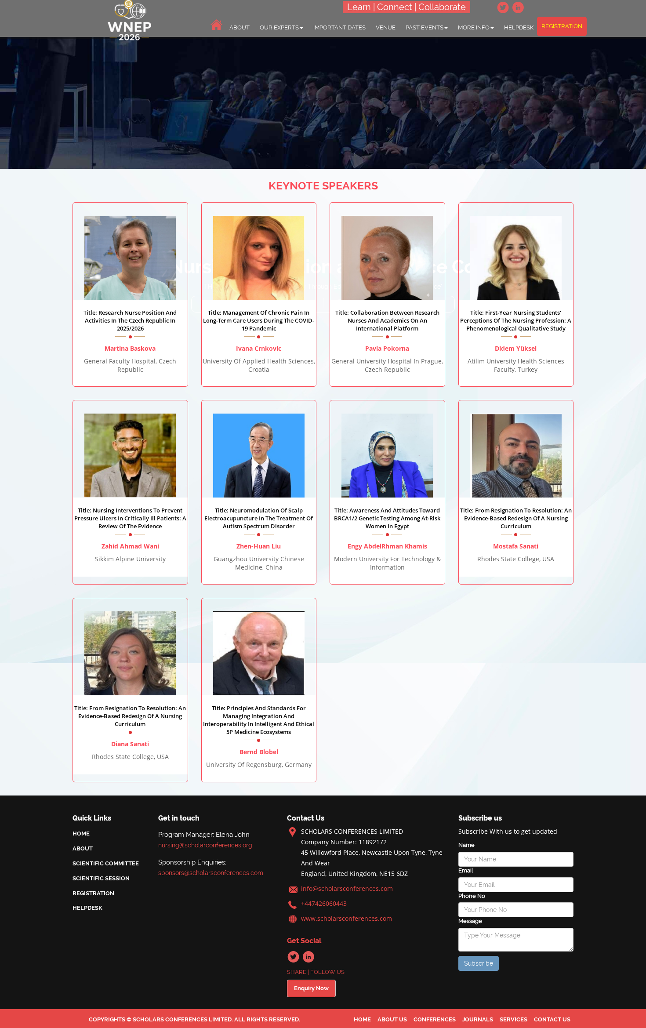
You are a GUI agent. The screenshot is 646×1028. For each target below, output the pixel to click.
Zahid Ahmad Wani (130, 546)
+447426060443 (324, 903)
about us (392, 1019)
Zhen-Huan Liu (258, 546)
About (83, 848)
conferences (435, 1019)
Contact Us (552, 1019)
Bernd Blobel (259, 752)
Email (465, 870)
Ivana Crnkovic (258, 348)
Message (470, 921)
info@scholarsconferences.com (347, 888)
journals (477, 1019)
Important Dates (339, 27)
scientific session (101, 878)
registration (561, 26)
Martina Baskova (130, 348)
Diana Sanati (130, 744)
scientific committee (106, 863)
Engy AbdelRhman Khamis (387, 546)
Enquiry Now (311, 988)
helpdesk (518, 27)
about (239, 27)
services (513, 1019)
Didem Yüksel (516, 348)
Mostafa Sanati (515, 546)
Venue (386, 27)
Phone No (471, 896)
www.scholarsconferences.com (346, 918)
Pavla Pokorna (387, 348)
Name (466, 845)
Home (81, 833)
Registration (93, 893)
